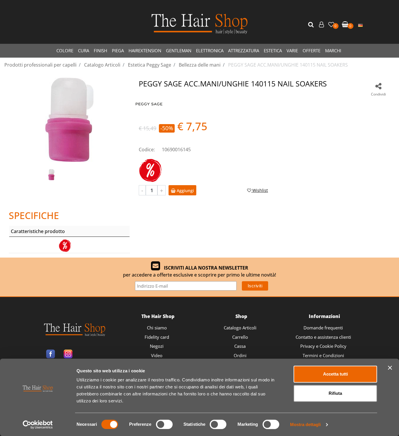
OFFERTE (311, 50)
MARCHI (333, 50)
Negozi (157, 346)
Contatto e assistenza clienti (323, 337)
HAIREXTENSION (145, 50)
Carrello (240, 337)
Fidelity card (157, 337)
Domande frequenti (323, 328)
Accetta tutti (335, 373)
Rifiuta (335, 393)
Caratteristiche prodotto (38, 231)
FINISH (100, 50)
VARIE (292, 50)
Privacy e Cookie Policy (323, 346)
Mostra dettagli (305, 424)
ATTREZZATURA (243, 50)
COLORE (64, 50)
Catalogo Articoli (240, 328)
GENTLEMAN (178, 50)
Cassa (240, 346)
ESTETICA (273, 50)
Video (156, 355)
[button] (311, 24)
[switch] (164, 424)
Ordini (240, 355)
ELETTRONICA (209, 50)
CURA (83, 50)
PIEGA (118, 50)
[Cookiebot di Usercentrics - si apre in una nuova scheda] (37, 424)
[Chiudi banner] (390, 368)
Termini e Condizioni (323, 355)
